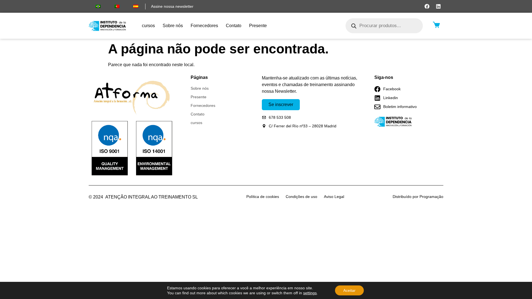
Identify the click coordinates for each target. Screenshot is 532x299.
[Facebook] (427, 6)
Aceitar (349, 290)
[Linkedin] (438, 6)
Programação (431, 196)
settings (310, 293)
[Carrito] (436, 24)
